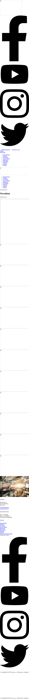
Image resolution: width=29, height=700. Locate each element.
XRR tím (5, 162)
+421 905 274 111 (15, 149)
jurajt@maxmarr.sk (5, 149)
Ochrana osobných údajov (6, 533)
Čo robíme (5, 157)
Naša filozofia (6, 154)
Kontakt (5, 164)
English (2, 151)
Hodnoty (5, 156)
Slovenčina (2, 152)
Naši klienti (5, 161)
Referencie (5, 160)
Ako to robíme (6, 158)
